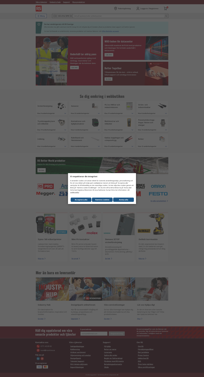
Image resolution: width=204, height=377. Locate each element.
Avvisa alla (123, 200)
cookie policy (74, 192)
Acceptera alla (81, 200)
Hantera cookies (102, 200)
